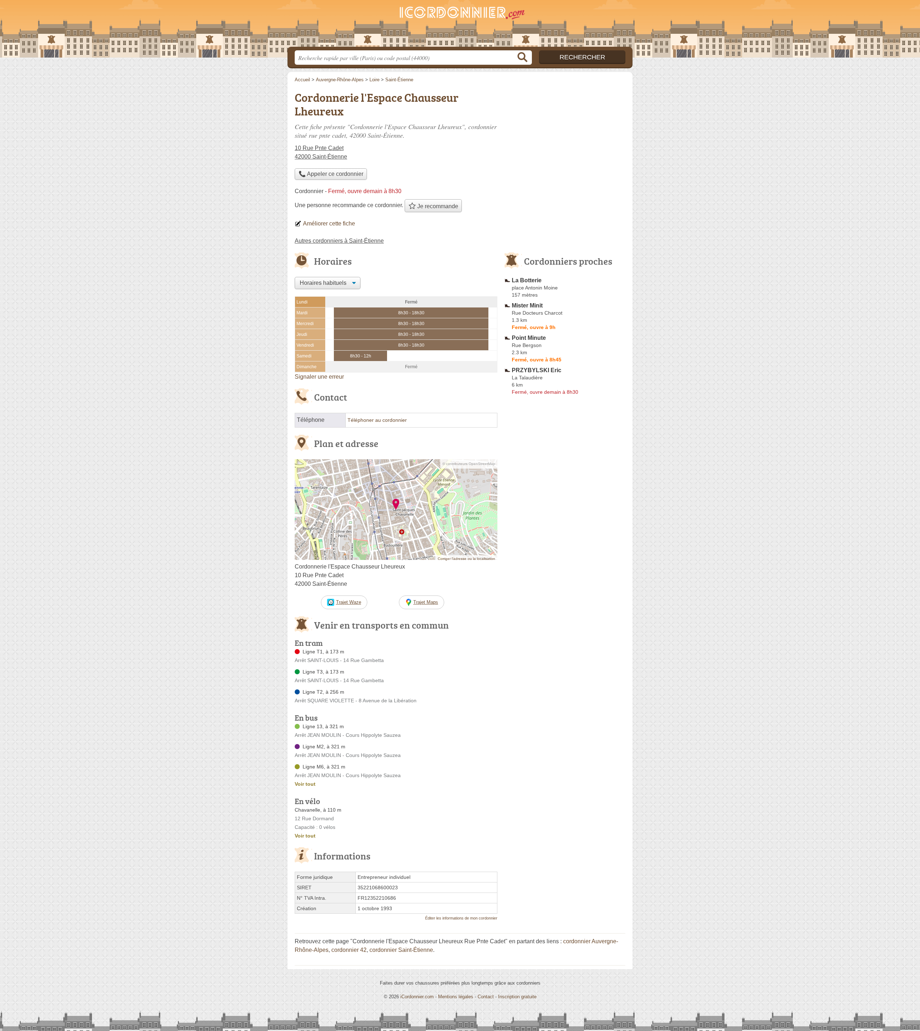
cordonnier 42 (349, 950)
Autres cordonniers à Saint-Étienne (339, 241)
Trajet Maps (425, 602)
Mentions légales (455, 996)
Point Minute (529, 338)
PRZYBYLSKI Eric (536, 370)
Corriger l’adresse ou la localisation (466, 559)
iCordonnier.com (417, 996)
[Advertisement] (565, 565)
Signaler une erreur (319, 377)
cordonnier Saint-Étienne (401, 950)
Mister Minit (527, 305)
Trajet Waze (348, 602)
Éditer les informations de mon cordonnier (461, 918)
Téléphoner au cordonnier (377, 420)
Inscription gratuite (517, 996)
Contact (486, 996)
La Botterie (527, 280)
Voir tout (305, 784)
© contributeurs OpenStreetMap (468, 464)
